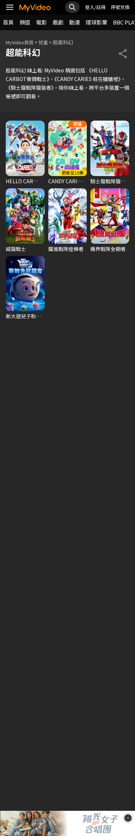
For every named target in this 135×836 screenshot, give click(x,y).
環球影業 (96, 22)
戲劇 (58, 22)
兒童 (43, 42)
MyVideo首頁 (19, 42)
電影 (41, 22)
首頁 (8, 22)
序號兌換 (120, 7)
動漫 (74, 22)
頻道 (24, 22)
